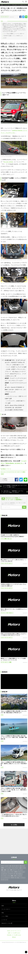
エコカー (7, 865)
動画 (2, 474)
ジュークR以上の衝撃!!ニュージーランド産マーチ (14, 33)
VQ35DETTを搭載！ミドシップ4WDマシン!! (13, 35)
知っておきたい (10, 612)
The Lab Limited (8, 162)
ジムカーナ (20, 875)
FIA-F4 (12, 877)
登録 (24, 507)
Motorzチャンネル (6, 923)
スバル (24, 867)
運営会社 (14, 937)
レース (6, 879)
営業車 (2, 867)
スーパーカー (3, 875)
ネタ (8, 869)
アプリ (12, 871)
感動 (24, 472)
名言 (20, 867)
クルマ (9, 472)
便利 (11, 869)
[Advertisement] (14, 842)
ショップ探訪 (5, 916)
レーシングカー (8, 867)
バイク (8, 871)
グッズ (2, 879)
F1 (14, 873)
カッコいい (4, 472)
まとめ (5, 37)
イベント (23, 877)
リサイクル (3, 871)
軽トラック (22, 865)
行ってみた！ (17, 877)
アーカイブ (11, 873)
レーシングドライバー (5, 877)
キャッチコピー (15, 867)
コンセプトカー (4, 873)
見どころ (9, 538)
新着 (3, 905)
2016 (15, 875)
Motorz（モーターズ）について (14, 930)
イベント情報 (3, 538)
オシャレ (15, 869)
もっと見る (14, 824)
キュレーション (21, 871)
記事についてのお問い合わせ (14, 932)
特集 (2, 714)
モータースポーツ (4, 16)
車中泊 (16, 871)
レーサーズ (4, 919)
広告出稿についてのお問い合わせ (14, 935)
